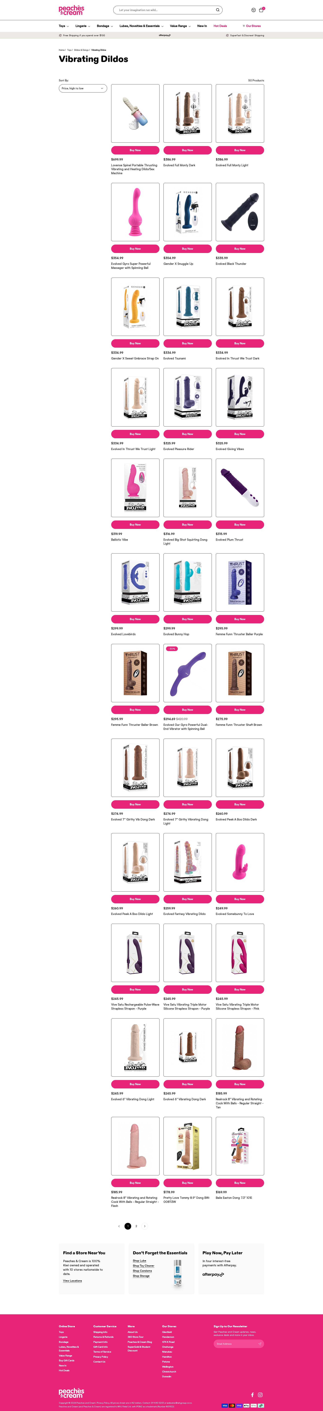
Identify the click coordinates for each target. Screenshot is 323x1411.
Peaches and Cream (86, 1403)
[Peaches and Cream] (71, 10)
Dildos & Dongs (81, 50)
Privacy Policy (103, 1403)
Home (61, 50)
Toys (69, 50)
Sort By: (64, 80)
